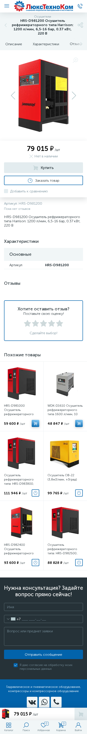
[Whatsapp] (44, 702)
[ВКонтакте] (32, 702)
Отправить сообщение (43, 654)
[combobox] (12, 619)
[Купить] (35, 423)
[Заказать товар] (35, 493)
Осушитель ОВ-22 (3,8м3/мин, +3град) (62, 477)
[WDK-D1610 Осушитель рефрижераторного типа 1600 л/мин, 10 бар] (65, 383)
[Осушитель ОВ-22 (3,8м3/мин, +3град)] (65, 452)
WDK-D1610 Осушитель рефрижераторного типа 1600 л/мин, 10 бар (65, 412)
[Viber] (56, 702)
